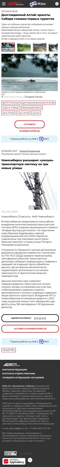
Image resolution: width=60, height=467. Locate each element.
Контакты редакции (14, 369)
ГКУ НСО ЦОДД (9, 211)
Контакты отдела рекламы (18, 373)
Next (54, 69)
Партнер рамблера (26, 453)
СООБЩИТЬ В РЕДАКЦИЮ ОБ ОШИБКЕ (23, 377)
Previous (4, 69)
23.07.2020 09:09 (9, 11)
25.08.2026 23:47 (9, 151)
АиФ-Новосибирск (13, 97)
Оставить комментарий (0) (29, 125)
